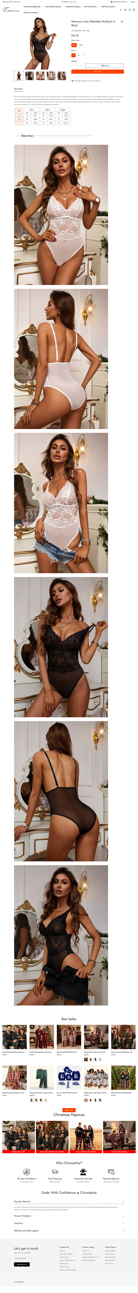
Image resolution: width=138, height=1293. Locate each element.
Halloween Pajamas (53, 7)
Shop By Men (109, 1263)
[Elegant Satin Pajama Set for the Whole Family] (96, 1037)
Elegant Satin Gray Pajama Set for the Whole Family (95, 1093)
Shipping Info (64, 1263)
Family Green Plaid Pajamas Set (121, 1052)
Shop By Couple (110, 1257)
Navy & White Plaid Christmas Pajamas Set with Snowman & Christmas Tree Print (67, 1093)
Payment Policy (64, 1267)
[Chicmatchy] (11, 9)
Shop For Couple (108, 7)
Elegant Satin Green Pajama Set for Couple (41, 1093)
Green (90, 1059)
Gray (100, 1059)
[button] (134, 10)
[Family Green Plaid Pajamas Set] (123, 1037)
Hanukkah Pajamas (73, 7)
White (81, 45)
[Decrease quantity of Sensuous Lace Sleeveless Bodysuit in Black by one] (73, 65)
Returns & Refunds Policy (67, 1260)
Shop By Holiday (110, 1251)
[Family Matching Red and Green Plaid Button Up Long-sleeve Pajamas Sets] (42, 1037)
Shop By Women (110, 1260)
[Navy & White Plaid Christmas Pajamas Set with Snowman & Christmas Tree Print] (69, 1078)
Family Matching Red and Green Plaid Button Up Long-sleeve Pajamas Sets (42, 1052)
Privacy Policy (64, 1257)
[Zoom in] (63, 21)
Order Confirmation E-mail (90, 1257)
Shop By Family (110, 1254)
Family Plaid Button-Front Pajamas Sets (13, 1052)
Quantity (74, 61)
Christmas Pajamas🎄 (32, 7)
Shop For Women (31, 13)
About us (62, 1251)
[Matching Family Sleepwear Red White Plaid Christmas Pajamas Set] (14, 1078)
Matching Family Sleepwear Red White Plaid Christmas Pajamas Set (13, 1093)
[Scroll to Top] (134, 1283)
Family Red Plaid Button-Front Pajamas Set (66, 1052)
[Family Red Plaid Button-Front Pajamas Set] (69, 1037)
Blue (95, 1059)
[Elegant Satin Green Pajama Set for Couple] (42, 1078)
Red (86, 1059)
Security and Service (88, 1260)
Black (74, 45)
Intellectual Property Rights (68, 1270)
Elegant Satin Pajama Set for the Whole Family (94, 1052)
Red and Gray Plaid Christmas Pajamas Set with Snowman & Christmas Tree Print (121, 1093)
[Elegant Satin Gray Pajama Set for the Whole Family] (96, 1078)
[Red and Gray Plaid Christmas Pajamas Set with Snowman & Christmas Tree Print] (123, 1078)
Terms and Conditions (66, 1254)
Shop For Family (90, 7)
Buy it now (97, 72)
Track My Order (87, 1254)
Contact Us (85, 1251)
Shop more (69, 1110)
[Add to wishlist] (122, 21)
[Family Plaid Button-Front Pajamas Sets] (14, 1037)
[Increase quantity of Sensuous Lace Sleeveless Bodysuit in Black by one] (81, 65)
